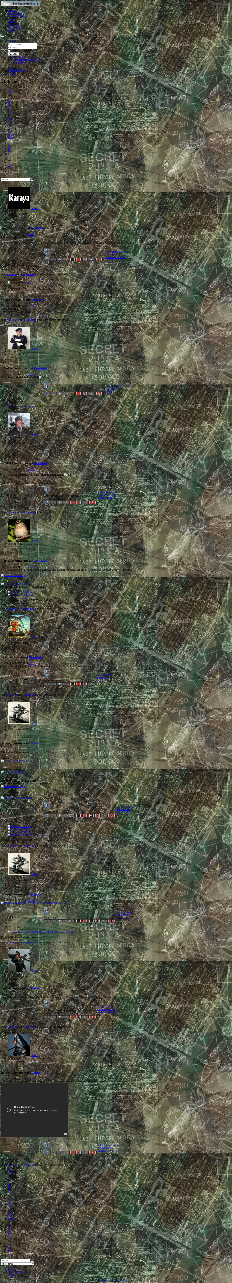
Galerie (34, 743)
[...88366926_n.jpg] (34, 903)
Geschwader (14, 27)
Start (10, 89)
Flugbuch (12, 10)
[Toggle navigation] (2, 36)
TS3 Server (13, 24)
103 (9, 120)
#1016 (31, 900)
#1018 (31, 1078)
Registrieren (20, 62)
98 (9, 106)
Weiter (11, 134)
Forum (11, 21)
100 (9, 111)
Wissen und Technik (18, 16)
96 (9, 100)
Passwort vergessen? (24, 57)
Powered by (108, 1280)
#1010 (31, 306)
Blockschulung (15, 13)
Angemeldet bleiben (21, 50)
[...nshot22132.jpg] (13, 772)
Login (11, 30)
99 (9, 109)
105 (9, 126)
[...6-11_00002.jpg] (14, 584)
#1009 (31, 234)
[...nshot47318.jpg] (13, 786)
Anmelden (13, 54)
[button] (13, 41)
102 (9, 117)
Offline (34, 208)
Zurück (11, 92)
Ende (10, 137)
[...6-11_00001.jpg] (14, 575)
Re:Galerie (37, 228)
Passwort (41, 47)
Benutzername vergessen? (27, 59)
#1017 (31, 994)
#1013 (31, 567)
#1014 (31, 663)
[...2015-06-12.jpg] (16, 797)
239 (9, 131)
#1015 (31, 749)
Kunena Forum (122, 1280)
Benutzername (44, 44)
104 (9, 123)
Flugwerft (12, 19)
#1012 (31, 469)
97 (9, 103)
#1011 (31, 374)
